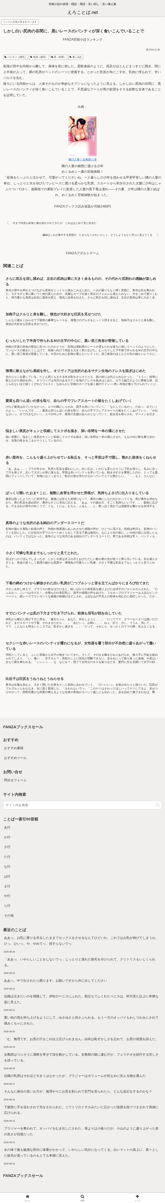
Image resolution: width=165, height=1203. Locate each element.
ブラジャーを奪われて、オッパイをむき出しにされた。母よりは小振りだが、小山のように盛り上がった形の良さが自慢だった (81, 1131)
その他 (9, 915)
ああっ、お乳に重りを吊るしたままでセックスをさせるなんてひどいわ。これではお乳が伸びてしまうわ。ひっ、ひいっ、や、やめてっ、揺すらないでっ (81, 940)
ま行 (7, 886)
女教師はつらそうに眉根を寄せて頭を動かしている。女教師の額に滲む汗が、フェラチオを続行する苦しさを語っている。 (81, 1057)
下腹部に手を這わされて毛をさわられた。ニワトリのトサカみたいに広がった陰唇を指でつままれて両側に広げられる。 (81, 1110)
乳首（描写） (40, 57)
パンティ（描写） (17, 57)
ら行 (7, 905)
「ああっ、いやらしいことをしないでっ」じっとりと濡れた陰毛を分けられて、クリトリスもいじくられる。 (79, 962)
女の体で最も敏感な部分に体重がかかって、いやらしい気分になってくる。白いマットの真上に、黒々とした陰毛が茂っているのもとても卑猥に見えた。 (81, 1152)
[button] (157, 805)
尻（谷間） (60, 57)
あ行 (7, 827)
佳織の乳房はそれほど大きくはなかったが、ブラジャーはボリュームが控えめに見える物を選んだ (75, 1075)
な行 (7, 866)
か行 (7, 837)
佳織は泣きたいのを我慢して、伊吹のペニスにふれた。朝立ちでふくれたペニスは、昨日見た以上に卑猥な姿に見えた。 (81, 999)
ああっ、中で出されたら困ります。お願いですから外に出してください (55, 980)
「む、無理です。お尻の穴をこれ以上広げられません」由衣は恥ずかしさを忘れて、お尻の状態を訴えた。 (81, 1039)
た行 (7, 856)
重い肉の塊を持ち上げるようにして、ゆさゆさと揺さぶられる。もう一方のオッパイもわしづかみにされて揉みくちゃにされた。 (81, 1020)
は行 (7, 876)
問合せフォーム (15, 780)
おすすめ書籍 (13, 748)
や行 (7, 896)
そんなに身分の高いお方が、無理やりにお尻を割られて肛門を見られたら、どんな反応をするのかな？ (78, 1091)
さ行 (7, 847)
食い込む (77, 57)
